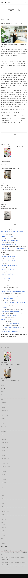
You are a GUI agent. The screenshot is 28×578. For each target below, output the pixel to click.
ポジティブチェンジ (6, 511)
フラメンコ (4, 500)
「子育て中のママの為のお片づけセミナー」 (11, 315)
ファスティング (5, 514)
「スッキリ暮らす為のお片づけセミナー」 (10, 331)
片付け (3, 474)
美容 (3, 498)
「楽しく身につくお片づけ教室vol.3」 (9, 265)
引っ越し (4, 482)
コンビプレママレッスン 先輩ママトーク (10, 283)
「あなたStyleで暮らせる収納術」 (8, 260)
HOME (2, 19)
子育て (2, 522)
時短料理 (4, 439)
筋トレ (3, 495)
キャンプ (4, 527)
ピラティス (4, 508)
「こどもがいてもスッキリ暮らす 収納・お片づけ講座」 (14, 302)
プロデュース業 (5, 413)
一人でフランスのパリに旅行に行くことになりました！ (11, 552)
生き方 (3, 532)
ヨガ (3, 506)
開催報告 (4, 402)
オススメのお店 (5, 447)
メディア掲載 (4, 418)
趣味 (2, 538)
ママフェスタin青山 (6, 278)
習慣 (4, 535)
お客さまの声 (4, 407)
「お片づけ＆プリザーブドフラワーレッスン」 (11, 327)
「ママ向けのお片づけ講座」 (7, 236)
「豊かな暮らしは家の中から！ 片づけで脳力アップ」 (13, 248)
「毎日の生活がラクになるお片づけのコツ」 (11, 311)
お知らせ (2, 434)
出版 (3, 423)
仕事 (2, 399)
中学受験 (4, 524)
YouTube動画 (3, 431)
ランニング (4, 519)
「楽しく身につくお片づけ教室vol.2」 (9, 269)
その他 (3, 455)
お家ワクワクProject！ (6, 405)
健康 (3, 503)
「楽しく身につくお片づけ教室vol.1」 (9, 274)
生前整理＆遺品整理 (6, 466)
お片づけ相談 (4, 307)
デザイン (5, 479)
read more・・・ (4, 385)
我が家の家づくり (5, 458)
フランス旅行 (4, 397)
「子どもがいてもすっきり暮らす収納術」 (10, 240)
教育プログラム (5, 410)
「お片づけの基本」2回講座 (7, 298)
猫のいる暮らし (5, 463)
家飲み (3, 543)
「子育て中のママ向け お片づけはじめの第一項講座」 (13, 291)
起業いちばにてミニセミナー (7, 319)
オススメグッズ (5, 450)
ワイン (3, 540)
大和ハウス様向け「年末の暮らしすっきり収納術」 (12, 231)
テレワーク (4, 468)
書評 (2, 391)
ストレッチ (4, 492)
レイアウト (4, 471)
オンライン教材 (5, 415)
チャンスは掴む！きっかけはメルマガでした (9, 550)
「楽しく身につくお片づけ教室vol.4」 (9, 256)
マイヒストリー (4, 426)
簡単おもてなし (5, 442)
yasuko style (5, 2)
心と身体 (2, 490)
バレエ (3, 516)
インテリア (4, 476)
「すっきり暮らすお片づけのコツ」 (9, 244)
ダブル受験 (3, 429)
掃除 (3, 484)
